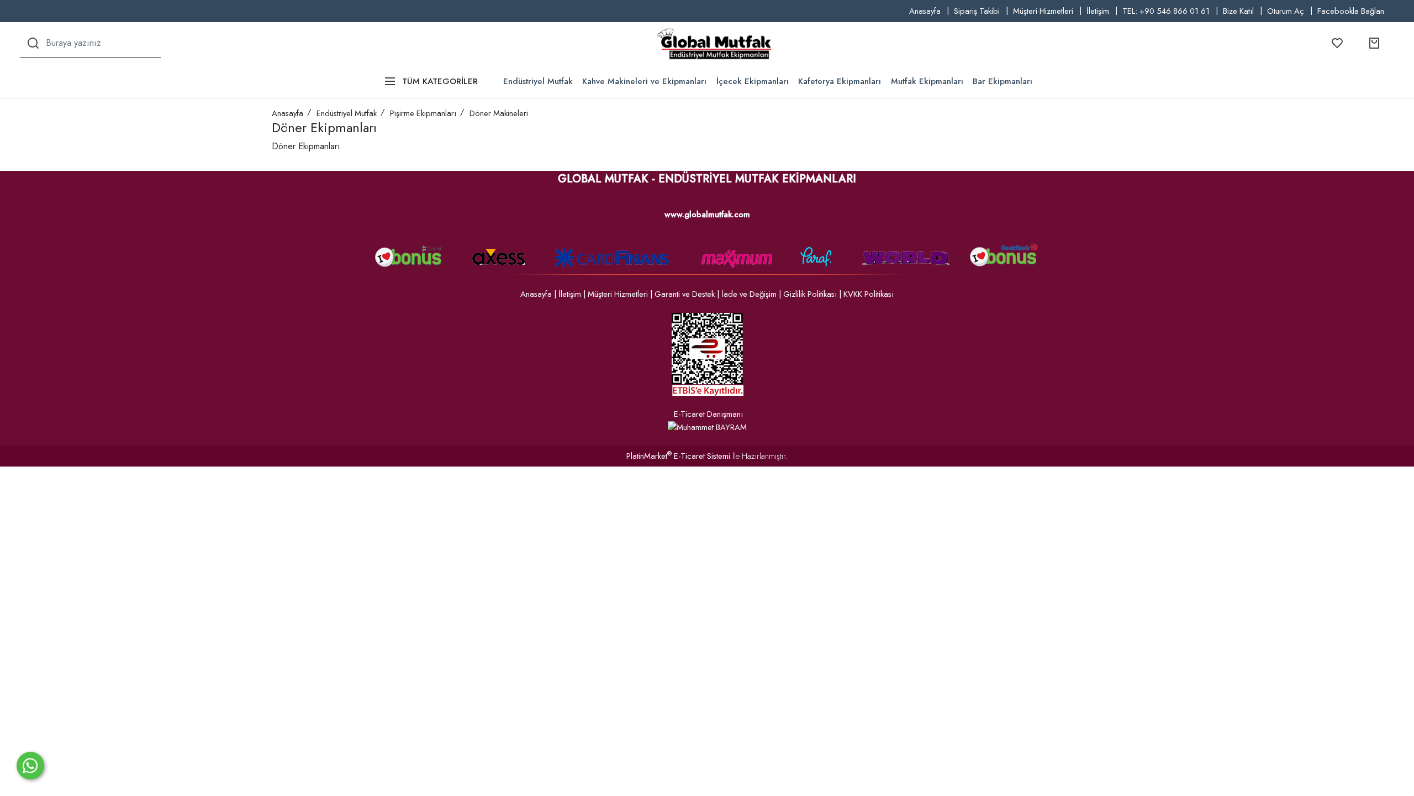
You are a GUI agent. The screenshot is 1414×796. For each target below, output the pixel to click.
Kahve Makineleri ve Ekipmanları (644, 81)
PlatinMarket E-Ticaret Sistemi (678, 456)
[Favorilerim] (1337, 43)
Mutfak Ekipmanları (927, 81)
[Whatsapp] (30, 765)
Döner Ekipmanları (306, 146)
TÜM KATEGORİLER (440, 81)
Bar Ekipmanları (1002, 81)
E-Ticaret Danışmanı (708, 414)
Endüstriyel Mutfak (538, 81)
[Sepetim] (1374, 43)
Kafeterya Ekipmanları (839, 81)
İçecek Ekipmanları (752, 81)
